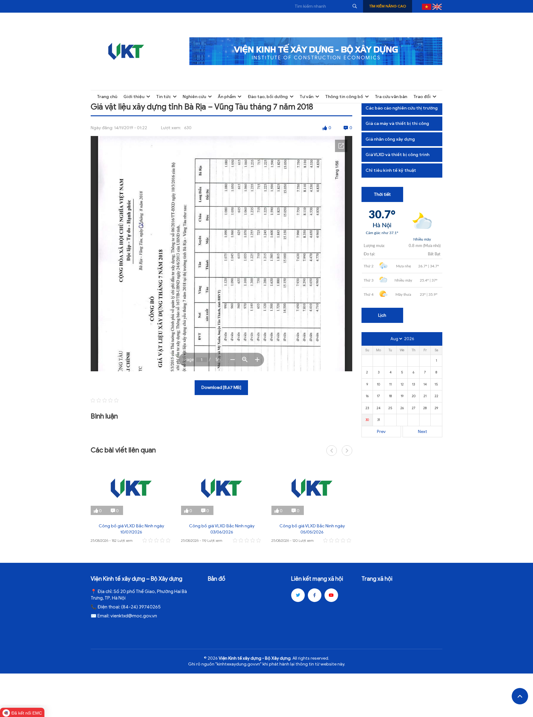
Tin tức (163, 96)
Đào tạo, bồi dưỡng (268, 96)
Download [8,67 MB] (221, 387)
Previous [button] (331, 450)
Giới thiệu (133, 96)
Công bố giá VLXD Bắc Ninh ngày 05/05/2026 (312, 529)
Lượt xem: (171, 127)
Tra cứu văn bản (391, 96)
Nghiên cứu (194, 96)
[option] (131, 502)
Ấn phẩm (227, 96)
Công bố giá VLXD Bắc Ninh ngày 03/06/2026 (221, 529)
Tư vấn (306, 96)
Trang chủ (107, 96)
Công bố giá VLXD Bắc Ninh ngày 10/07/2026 (131, 529)
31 (378, 420)
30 (367, 420)
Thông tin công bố (344, 96)
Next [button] (347, 450)
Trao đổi (422, 96)
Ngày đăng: (102, 127)
